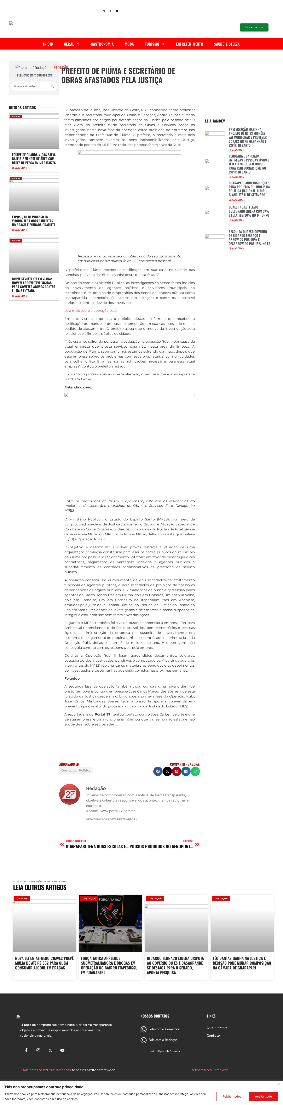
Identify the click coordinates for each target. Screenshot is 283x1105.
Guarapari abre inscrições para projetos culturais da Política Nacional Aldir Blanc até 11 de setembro (249, 188)
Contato (213, 1035)
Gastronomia (102, 44)
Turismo (152, 44)
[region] (141, 1093)
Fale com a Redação (163, 1040)
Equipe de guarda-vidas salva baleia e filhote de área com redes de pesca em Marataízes (34, 158)
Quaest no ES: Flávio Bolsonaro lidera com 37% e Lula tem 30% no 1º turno (249, 211)
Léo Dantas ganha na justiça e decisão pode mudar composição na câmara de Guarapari (242, 962)
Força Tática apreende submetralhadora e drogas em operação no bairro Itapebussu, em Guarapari (109, 965)
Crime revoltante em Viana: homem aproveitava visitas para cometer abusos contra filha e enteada (34, 284)
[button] (158, 771)
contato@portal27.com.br (164, 1051)
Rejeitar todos (232, 1096)
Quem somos (217, 1027)
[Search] (52, 86)
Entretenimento (189, 44)
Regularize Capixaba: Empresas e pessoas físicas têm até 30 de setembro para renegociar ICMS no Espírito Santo (249, 164)
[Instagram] (103, 11)
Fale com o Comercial (164, 1029)
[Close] (278, 1084)
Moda (129, 44)
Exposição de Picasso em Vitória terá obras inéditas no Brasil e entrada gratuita (33, 220)
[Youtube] (117, 11)
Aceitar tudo (263, 1096)
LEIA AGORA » (19, 167)
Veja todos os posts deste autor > (111, 819)
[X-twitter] (110, 11)
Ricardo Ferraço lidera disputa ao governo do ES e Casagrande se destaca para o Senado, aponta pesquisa (175, 965)
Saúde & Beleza (227, 44)
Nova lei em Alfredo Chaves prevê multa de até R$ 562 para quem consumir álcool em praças (44, 962)
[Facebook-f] (97, 11)
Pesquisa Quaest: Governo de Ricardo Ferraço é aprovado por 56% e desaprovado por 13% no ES (249, 237)
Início (48, 44)
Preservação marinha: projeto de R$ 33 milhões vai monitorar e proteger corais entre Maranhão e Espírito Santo (248, 137)
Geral (69, 44)
